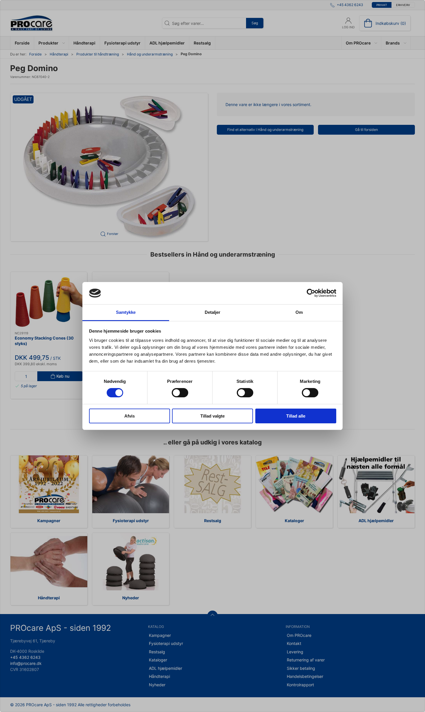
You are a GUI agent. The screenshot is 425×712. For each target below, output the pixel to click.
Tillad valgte (212, 416)
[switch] (180, 392)
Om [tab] (299, 312)
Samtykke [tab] (126, 312)
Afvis (129, 416)
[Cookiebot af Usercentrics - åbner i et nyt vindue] (311, 293)
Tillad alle (295, 416)
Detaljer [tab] (213, 312)
